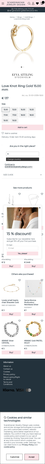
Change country (14, 159)
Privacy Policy (28, 445)
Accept (32, 457)
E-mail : (10, 245)
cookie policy (9, 447)
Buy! (34, 266)
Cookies (6, 372)
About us (7, 366)
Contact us (7, 369)
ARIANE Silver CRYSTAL (8, 342)
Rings (19, 17)
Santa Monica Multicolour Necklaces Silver (31, 302)
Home (12, 17)
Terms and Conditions (7, 383)
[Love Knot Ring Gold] (21, 67)
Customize (14, 457)
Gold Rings (28, 17)
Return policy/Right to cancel (11, 378)
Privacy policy (9, 374)
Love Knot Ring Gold (22, 19)
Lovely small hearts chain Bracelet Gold (10, 301)
